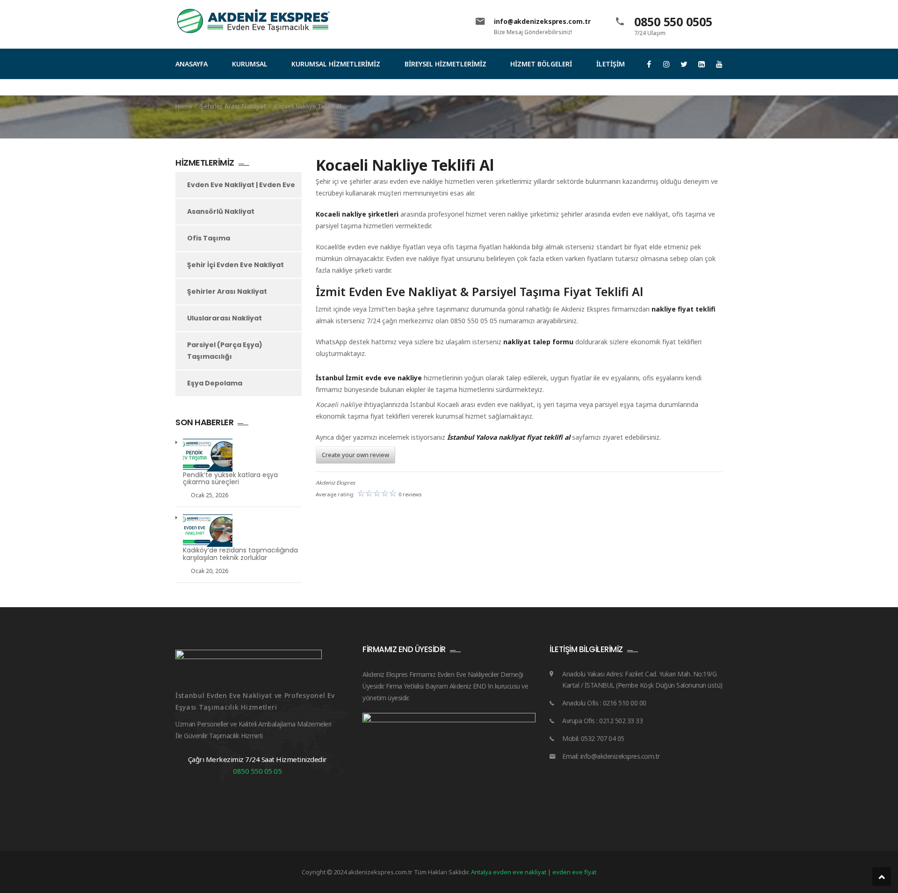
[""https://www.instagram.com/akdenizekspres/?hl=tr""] (666, 64)
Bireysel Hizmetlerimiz (445, 63)
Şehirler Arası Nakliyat (233, 106)
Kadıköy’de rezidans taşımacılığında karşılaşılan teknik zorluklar (240, 554)
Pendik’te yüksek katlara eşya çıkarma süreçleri (230, 479)
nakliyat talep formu (538, 341)
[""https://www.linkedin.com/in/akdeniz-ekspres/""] (701, 64)
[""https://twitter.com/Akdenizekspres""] (684, 64)
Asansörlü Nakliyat (220, 211)
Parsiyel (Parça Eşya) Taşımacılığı (224, 350)
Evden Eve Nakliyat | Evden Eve (241, 184)
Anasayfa (191, 63)
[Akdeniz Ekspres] (254, 21)
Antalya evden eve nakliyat (509, 872)
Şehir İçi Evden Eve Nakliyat (235, 264)
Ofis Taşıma (208, 238)
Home (183, 106)
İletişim (610, 63)
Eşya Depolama (214, 383)
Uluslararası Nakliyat (224, 318)
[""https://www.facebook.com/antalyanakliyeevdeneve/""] (649, 64)
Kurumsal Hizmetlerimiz (335, 63)
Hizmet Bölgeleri (541, 63)
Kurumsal (250, 63)
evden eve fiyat (574, 872)
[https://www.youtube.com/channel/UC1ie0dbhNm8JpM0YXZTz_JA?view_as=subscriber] (719, 64)
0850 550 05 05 (257, 771)
